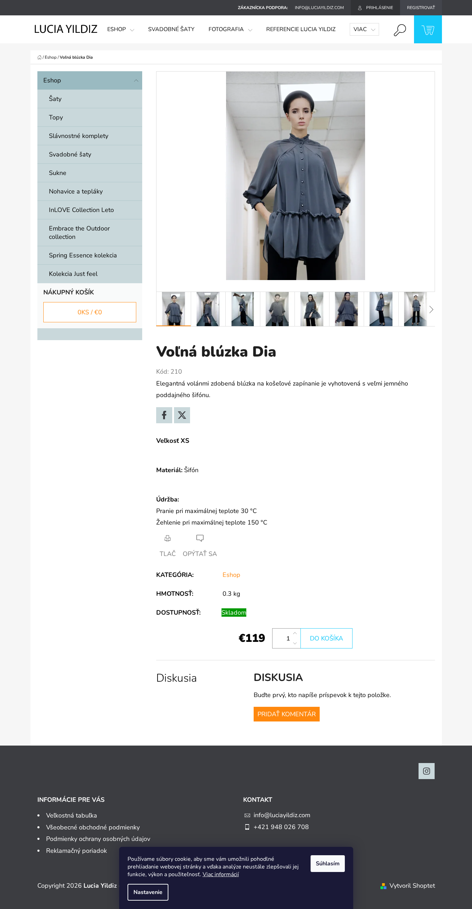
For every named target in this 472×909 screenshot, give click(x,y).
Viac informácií (221, 874)
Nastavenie (147, 892)
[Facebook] (164, 415)
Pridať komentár (286, 714)
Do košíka (326, 638)
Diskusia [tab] (176, 678)
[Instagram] (427, 771)
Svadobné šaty (70, 154)
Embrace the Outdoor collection (79, 232)
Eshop (52, 80)
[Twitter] (182, 415)
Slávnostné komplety (78, 136)
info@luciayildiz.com (282, 815)
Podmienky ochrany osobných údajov (98, 839)
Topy (56, 117)
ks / (90, 312)
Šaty (55, 99)
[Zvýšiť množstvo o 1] (294, 633)
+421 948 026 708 (281, 827)
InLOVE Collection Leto (81, 210)
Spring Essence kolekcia (83, 255)
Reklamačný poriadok (76, 850)
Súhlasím (328, 863)
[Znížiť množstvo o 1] (294, 643)
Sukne (57, 173)
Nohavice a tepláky (76, 191)
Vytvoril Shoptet (412, 885)
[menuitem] (120, 29)
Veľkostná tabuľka (71, 815)
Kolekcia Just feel (73, 274)
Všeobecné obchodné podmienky (93, 827)
